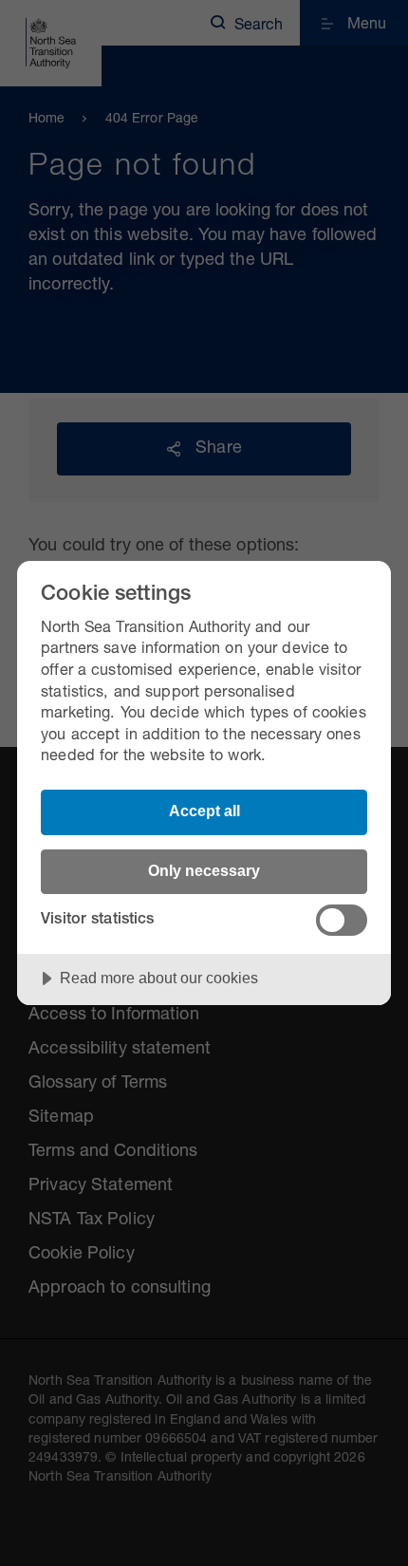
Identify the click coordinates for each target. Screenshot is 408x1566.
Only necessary (204, 870)
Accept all (204, 810)
